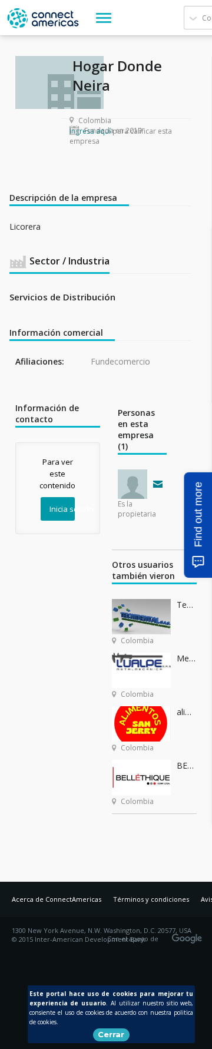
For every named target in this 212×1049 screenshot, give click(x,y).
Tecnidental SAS (187, 604)
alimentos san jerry (187, 711)
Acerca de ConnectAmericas (56, 899)
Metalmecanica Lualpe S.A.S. (187, 658)
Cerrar (111, 1034)
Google (189, 935)
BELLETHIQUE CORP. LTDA (187, 765)
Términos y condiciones (151, 899)
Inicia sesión (62, 509)
